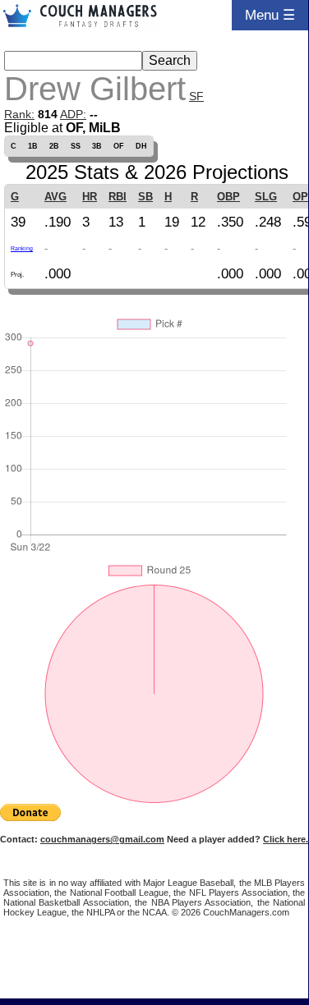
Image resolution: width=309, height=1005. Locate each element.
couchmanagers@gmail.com (102, 839)
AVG (55, 196)
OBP (228, 196)
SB (145, 196)
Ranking (22, 248)
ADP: (73, 114)
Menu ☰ (270, 15)
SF (196, 96)
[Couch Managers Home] (80, 15)
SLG (266, 196)
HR (89, 196)
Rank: (19, 114)
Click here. (285, 839)
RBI (117, 196)
